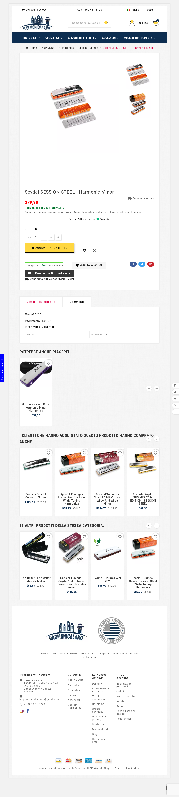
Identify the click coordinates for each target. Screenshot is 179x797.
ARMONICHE (76, 680)
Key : (27, 229)
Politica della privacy (100, 718)
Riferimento (32, 321)
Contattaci (98, 724)
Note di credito (125, 696)
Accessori (74, 700)
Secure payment (97, 710)
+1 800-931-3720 (89, 9)
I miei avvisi (123, 718)
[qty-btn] (58, 237)
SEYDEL (37, 314)
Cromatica (74, 690)
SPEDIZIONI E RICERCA (100, 690)
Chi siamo (98, 704)
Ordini (120, 691)
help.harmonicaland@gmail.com (39, 699)
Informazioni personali (124, 685)
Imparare (73, 695)
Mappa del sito (101, 729)
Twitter (141, 264)
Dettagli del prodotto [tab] (41, 301)
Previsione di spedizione (49, 273)
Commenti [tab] (77, 301)
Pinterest (150, 264)
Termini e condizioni (98, 698)
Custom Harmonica (74, 706)
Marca (29, 314)
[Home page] (66, 630)
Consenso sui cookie (2, 368)
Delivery (97, 683)
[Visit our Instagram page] (21, 711)
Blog (95, 734)
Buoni (120, 706)
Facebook (133, 264)
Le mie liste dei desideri (125, 712)
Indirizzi (121, 701)
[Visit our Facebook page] (28, 711)
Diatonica (74, 685)
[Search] (106, 23)
